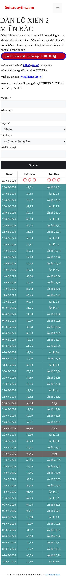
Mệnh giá (6, 135)
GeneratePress (53, 574)
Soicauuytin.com (19, 7)
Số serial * (7, 110)
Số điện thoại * (9, 147)
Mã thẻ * (6, 98)
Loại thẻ (5, 123)
